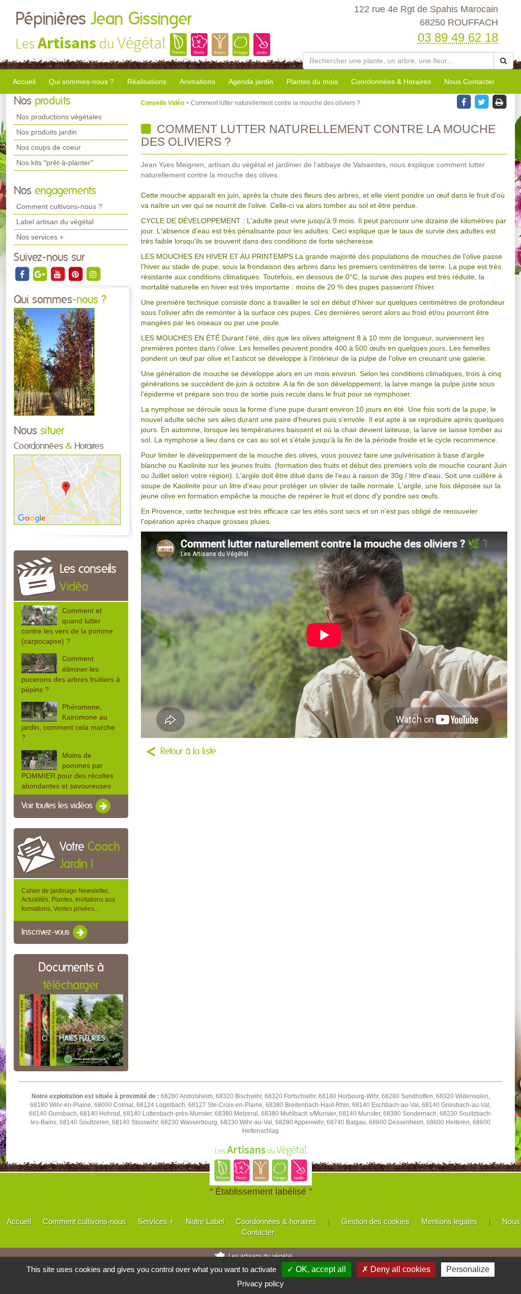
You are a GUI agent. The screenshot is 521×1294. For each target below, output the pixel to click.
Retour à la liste (188, 751)
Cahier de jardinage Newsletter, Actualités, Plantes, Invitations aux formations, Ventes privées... (68, 899)
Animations (197, 81)
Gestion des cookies (375, 1221)
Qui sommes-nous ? (81, 81)
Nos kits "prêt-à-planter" (54, 163)
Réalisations (146, 81)
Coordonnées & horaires (276, 1221)
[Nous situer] (67, 489)
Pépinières (103, 19)
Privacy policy (260, 1283)
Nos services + (40, 237)
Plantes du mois (312, 81)
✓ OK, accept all (316, 1269)
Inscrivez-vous (46, 932)
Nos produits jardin (46, 132)
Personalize (467, 1269)
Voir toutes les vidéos (58, 806)
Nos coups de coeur (48, 147)
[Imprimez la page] (499, 101)
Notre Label (205, 1221)
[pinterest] (76, 273)
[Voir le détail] (39, 615)
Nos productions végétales (59, 117)
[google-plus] (40, 273)
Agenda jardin (250, 81)
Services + (156, 1221)
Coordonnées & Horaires (391, 81)
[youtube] (58, 273)
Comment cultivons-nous (84, 1221)
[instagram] (93, 273)
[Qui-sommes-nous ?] (54, 361)
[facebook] (23, 273)
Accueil (24, 81)
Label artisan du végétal (55, 222)
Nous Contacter (469, 81)
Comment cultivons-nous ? (59, 206)
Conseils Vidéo (163, 103)
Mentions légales (449, 1221)
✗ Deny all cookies (396, 1269)
